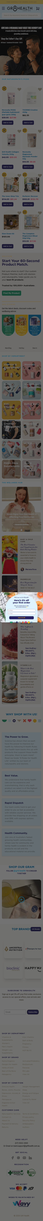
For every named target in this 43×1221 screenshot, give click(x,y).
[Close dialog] (40, 594)
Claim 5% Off (21, 618)
